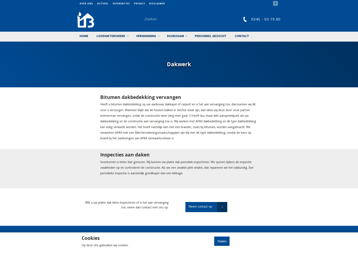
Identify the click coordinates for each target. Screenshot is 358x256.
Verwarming (146, 36)
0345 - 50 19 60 (266, 20)
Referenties (121, 4)
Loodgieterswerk (111, 36)
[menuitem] (88, 4)
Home (84, 36)
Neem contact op (200, 206)
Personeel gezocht (210, 36)
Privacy (139, 4)
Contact (242, 36)
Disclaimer (157, 4)
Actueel (103, 4)
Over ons (86, 4)
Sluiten (221, 241)
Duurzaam (175, 36)
